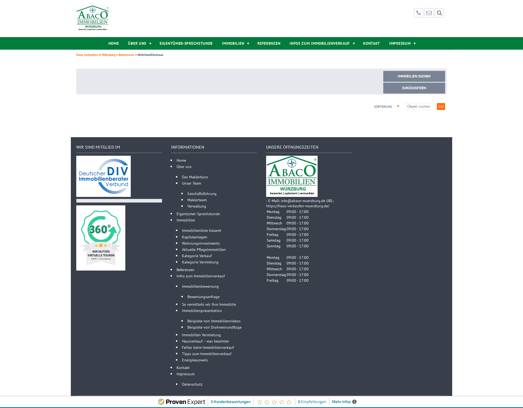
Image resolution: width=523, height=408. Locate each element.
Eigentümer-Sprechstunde (186, 43)
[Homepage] (92, 18)
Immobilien (233, 43)
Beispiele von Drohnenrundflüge (214, 327)
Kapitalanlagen (194, 236)
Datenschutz (192, 384)
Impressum (400, 43)
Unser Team (191, 183)
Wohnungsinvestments (201, 243)
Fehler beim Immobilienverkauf (208, 347)
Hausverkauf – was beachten (205, 341)
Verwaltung (196, 206)
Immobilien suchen (414, 76)
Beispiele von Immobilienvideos (214, 320)
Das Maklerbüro (195, 176)
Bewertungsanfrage (203, 296)
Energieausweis (195, 359)
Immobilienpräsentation (202, 310)
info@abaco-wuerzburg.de (303, 200)
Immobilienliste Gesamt (201, 230)
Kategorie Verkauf (197, 255)
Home (113, 43)
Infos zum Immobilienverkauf (320, 43)
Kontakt (371, 43)
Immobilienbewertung (200, 286)
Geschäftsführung (202, 193)
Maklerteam (197, 199)
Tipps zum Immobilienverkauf (206, 353)
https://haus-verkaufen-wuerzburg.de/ (297, 205)
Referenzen (268, 43)
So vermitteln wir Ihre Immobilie (209, 304)
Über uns (137, 43)
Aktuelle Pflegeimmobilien (204, 249)
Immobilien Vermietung (201, 334)
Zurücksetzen (414, 88)
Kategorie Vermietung (200, 262)
